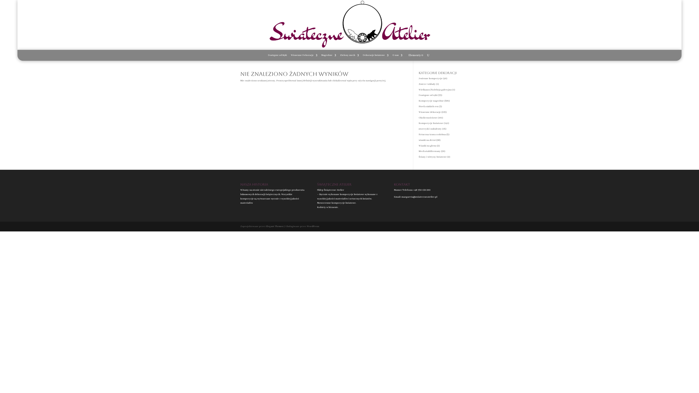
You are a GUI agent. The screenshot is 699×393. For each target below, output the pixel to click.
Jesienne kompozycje (430, 78)
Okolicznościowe (428, 117)
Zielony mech (347, 55)
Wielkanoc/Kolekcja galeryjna (435, 89)
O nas (395, 55)
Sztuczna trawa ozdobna (432, 134)
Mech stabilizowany (430, 151)
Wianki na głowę (427, 145)
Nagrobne (326, 55)
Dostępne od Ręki (277, 55)
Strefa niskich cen (428, 106)
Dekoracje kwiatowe (374, 55)
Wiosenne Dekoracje (302, 55)
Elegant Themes (274, 226)
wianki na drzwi (427, 140)
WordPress (313, 226)
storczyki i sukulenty (430, 128)
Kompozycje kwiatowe (431, 123)
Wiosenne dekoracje (430, 112)
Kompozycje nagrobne (431, 100)
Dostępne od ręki (428, 95)
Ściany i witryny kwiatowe (433, 156)
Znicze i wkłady (427, 84)
